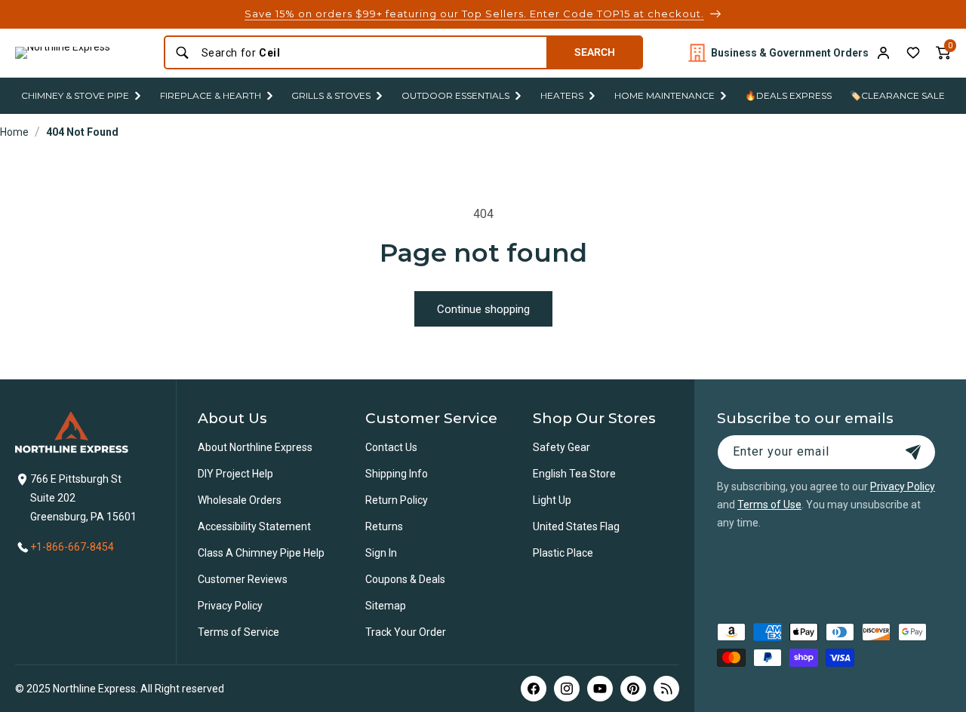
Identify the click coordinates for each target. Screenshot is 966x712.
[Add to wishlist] (913, 52)
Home (14, 132)
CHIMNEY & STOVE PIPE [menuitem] (75, 95)
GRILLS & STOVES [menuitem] (331, 95)
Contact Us (391, 447)
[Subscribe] (913, 452)
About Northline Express (255, 447)
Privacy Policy (230, 606)
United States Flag (576, 526)
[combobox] (369, 53)
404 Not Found (82, 132)
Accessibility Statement (254, 526)
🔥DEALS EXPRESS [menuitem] (788, 95)
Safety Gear (561, 447)
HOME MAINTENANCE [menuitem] (664, 95)
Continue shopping (483, 309)
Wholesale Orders (239, 500)
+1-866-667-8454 (72, 547)
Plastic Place (563, 553)
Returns (384, 526)
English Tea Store (574, 474)
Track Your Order (405, 632)
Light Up (552, 500)
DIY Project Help (235, 474)
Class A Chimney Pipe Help (261, 553)
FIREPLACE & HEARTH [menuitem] (210, 95)
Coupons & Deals (405, 579)
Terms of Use (769, 505)
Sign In (381, 553)
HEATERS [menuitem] (561, 95)
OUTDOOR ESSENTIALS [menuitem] (455, 95)
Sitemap (385, 606)
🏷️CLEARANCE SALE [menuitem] (897, 95)
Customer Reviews (243, 579)
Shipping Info (396, 474)
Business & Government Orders (790, 53)
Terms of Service (238, 632)
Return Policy (396, 500)
